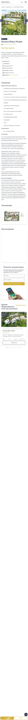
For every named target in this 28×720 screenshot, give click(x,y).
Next (26, 20)
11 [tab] (20, 326)
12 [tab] (21, 326)
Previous (1, 20)
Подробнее (14, 342)
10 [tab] (18, 326)
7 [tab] (14, 326)
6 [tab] (13, 326)
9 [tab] (17, 326)
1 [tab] (6, 326)
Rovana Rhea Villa (14, 75)
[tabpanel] (14, 328)
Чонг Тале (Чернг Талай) (9, 44)
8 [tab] (16, 326)
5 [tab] (12, 326)
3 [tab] (9, 326)
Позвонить (7, 718)
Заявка (21, 718)
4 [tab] (10, 326)
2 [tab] (8, 326)
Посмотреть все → (20, 305)
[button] (26, 714)
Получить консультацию (14, 283)
